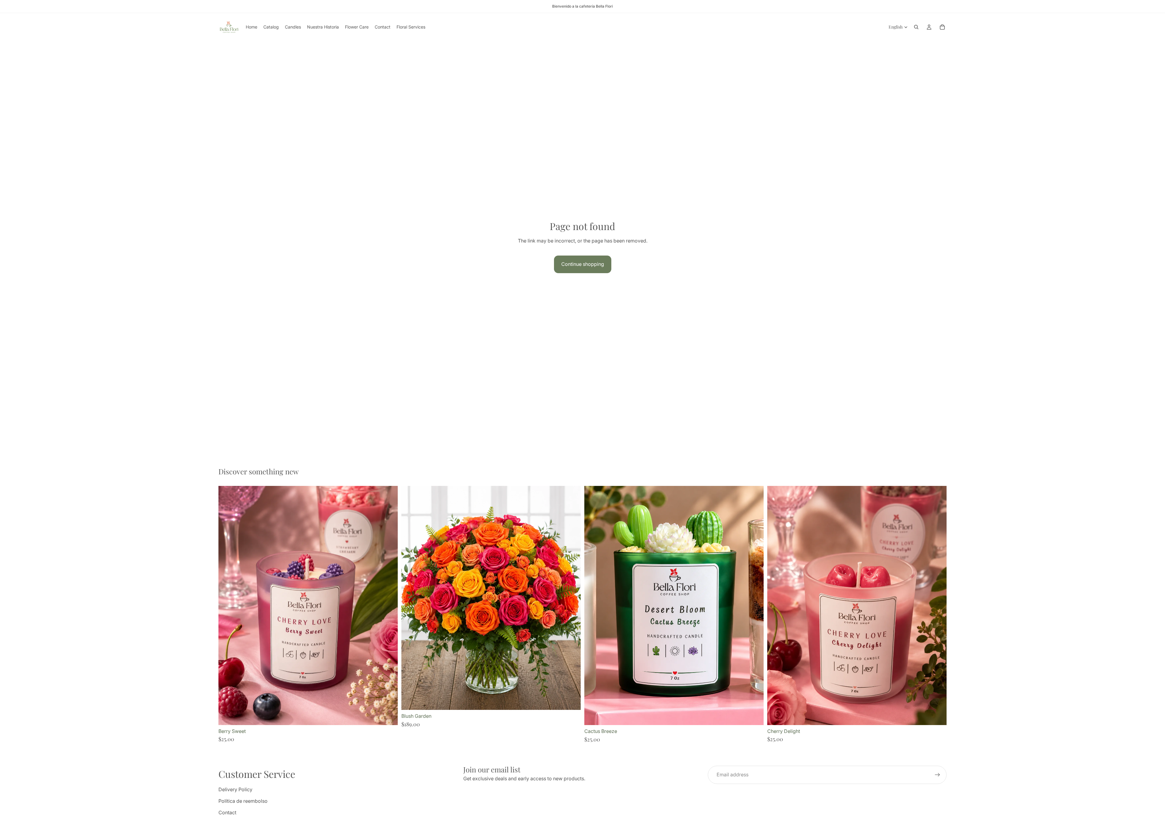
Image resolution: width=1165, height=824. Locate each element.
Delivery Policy (235, 789)
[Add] (388, 715)
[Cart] (942, 27)
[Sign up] (937, 774)
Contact (227, 812)
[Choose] (571, 700)
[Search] (916, 27)
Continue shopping (582, 264)
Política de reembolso (243, 801)
